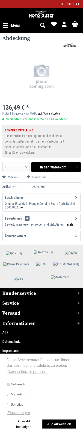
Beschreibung (14, 197)
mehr (22, 207)
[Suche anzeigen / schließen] (42, 25)
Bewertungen (13, 218)
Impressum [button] (38, 372)
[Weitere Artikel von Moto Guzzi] (69, 45)
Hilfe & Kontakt (70, 4)
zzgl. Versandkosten (49, 113)
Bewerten (38, 177)
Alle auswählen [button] (59, 424)
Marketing (18, 394)
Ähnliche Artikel (15, 236)
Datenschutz (11, 341)
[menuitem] (11, 25)
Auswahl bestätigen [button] (23, 424)
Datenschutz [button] (17, 372)
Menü (15, 25)
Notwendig (18, 384)
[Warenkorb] (75, 25)
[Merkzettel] (53, 25)
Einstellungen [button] (18, 413)
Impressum (10, 350)
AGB (5, 332)
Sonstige (17, 404)
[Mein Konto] (64, 25)
